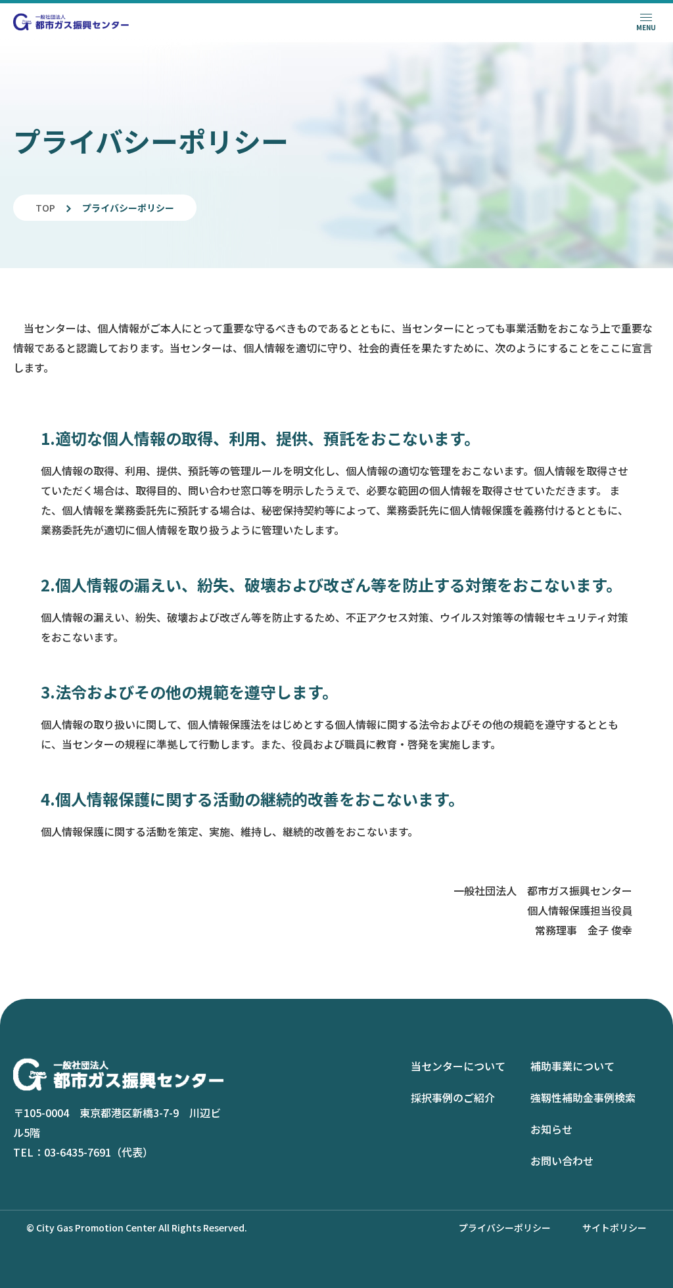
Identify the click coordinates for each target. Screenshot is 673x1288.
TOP (45, 207)
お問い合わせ (561, 1160)
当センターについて (458, 1066)
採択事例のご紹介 (453, 1097)
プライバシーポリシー (505, 1227)
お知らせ (551, 1129)
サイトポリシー (614, 1227)
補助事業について (572, 1066)
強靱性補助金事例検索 (583, 1097)
